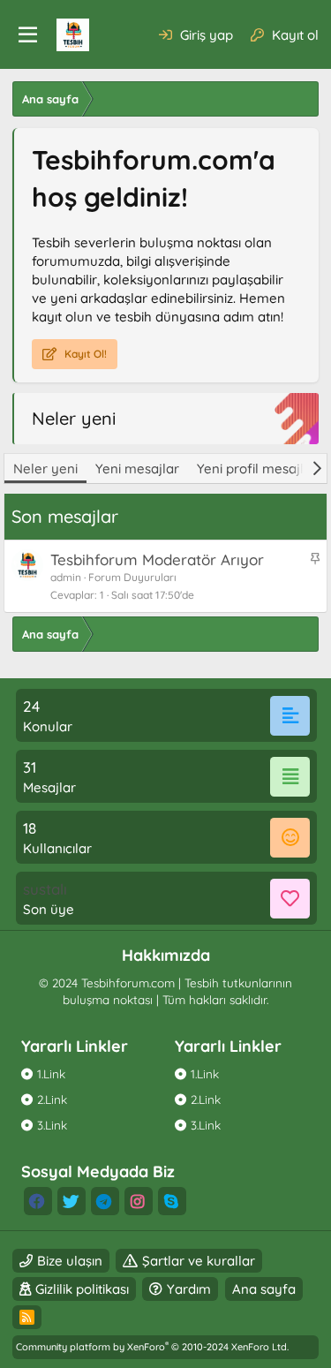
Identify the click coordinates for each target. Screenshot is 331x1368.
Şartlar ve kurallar (198, 1260)
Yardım (189, 1289)
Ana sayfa (264, 1289)
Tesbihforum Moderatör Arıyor (157, 559)
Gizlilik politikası (82, 1289)
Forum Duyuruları (132, 577)
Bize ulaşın (69, 1260)
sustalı (45, 889)
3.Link (52, 1124)
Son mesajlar (64, 516)
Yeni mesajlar (137, 468)
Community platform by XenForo (152, 1347)
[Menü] (28, 35)
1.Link (51, 1073)
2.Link (52, 1099)
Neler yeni (45, 468)
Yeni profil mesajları (258, 468)
